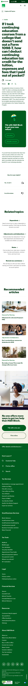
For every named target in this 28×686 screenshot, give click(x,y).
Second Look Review (8, 496)
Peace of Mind (6, 498)
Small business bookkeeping (10, 523)
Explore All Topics (10, 11)
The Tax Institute (7, 652)
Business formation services (10, 527)
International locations (8, 620)
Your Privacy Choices (17, 682)
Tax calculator (6, 547)
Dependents (14, 220)
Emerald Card (6, 593)
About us (4, 635)
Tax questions (6, 615)
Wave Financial (6, 530)
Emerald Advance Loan (9, 598)
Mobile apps (5, 545)
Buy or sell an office (7, 642)
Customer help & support (9, 613)
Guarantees (5, 654)
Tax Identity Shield (7, 501)
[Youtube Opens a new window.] (17, 664)
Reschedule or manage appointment (12, 484)
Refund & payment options (10, 554)
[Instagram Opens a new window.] (13, 664)
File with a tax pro (12, 141)
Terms (4, 574)
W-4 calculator (6, 561)
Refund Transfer (6, 596)
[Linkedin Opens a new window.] (22, 664)
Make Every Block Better (9, 637)
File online (10, 135)
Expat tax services (7, 505)
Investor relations (7, 650)
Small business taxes (8, 520)
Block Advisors (6, 518)
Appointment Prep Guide (9, 552)
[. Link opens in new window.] (7, 682)
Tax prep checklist (7, 549)
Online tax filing (6, 486)
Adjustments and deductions (14, 234)
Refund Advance (7, 601)
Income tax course (7, 645)
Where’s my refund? (8, 559)
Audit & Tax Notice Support (10, 503)
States (14, 247)
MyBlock (4, 542)
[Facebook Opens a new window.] (8, 664)
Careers (4, 640)
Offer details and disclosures (11, 446)
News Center (6, 647)
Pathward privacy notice (9, 579)
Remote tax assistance (14, 261)
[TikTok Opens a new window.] (4, 664)
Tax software (5, 493)
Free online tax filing (8, 491)
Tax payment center (8, 557)
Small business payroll (8, 525)
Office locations (6, 618)
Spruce (4, 591)
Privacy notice (6, 576)
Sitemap (4, 623)
